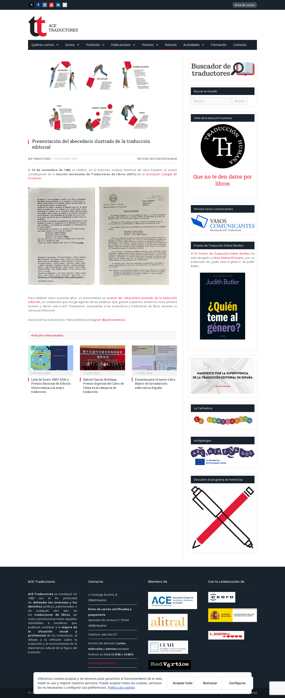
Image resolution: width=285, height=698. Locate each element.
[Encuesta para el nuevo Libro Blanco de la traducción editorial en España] (154, 360)
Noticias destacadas (163, 158)
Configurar (237, 683)
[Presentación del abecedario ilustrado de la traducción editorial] (102, 97)
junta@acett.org (99, 672)
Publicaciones (121, 45)
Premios (148, 45)
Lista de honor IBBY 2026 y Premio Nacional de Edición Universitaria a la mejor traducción (51, 385)
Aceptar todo (183, 683)
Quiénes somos (42, 45)
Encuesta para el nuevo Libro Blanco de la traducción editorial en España (155, 383)
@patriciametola (113, 320)
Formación (218, 45)
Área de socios (245, 5)
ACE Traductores (39, 158)
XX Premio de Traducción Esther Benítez (222, 253)
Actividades (191, 45)
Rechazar (210, 683)
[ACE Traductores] (53, 25)
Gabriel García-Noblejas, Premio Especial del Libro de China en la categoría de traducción (103, 385)
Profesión (93, 45)
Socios (70, 45)
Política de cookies (121, 687)
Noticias (171, 45)
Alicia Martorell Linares (228, 258)
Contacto (239, 45)
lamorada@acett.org (102, 663)
